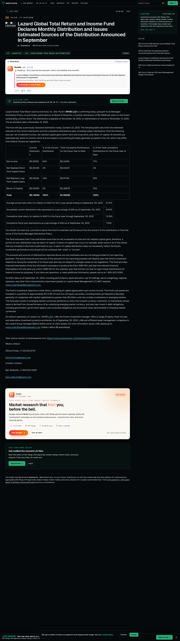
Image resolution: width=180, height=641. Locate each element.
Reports (75, 3)
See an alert (37, 432)
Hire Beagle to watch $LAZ (29, 85)
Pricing (84, 3)
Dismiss (124, 635)
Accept (134, 635)
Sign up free (16, 463)
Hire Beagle (17, 432)
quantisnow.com (169, 14)
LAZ (14, 53)
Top (68, 3)
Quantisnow (28, 17)
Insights (60, 3)
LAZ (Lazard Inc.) (113, 480)
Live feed (13, 11)
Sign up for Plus (118, 101)
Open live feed (147, 30)
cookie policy (107, 634)
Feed (52, 3)
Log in (30, 463)
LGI (47, 53)
